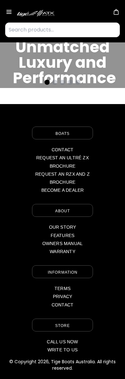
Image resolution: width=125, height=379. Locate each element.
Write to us (62, 349)
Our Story (62, 227)
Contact (62, 149)
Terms (62, 288)
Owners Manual (62, 243)
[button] (116, 12)
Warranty (62, 251)
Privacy (62, 296)
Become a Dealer (62, 190)
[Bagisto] (36, 12)
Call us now (62, 341)
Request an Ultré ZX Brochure (62, 161)
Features (63, 235)
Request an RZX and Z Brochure (62, 178)
